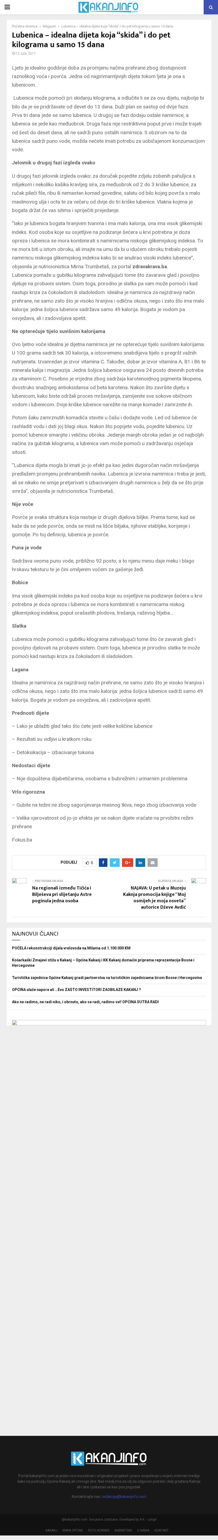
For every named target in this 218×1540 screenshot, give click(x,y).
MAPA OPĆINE (72, 1530)
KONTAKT (161, 1530)
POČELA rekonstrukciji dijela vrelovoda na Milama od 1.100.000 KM (71, 948)
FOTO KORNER (99, 1530)
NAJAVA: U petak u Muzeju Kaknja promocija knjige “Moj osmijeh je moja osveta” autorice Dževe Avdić (154, 897)
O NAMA (143, 1530)
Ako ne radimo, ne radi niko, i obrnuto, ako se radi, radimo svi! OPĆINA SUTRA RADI (85, 1002)
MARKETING (123, 1530)
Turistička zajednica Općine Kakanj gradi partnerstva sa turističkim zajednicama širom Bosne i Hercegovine (107, 978)
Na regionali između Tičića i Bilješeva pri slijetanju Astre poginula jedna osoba (62, 894)
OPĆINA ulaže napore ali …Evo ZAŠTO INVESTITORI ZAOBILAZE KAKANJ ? (76, 990)
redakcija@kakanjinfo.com (124, 1496)
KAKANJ (51, 1530)
